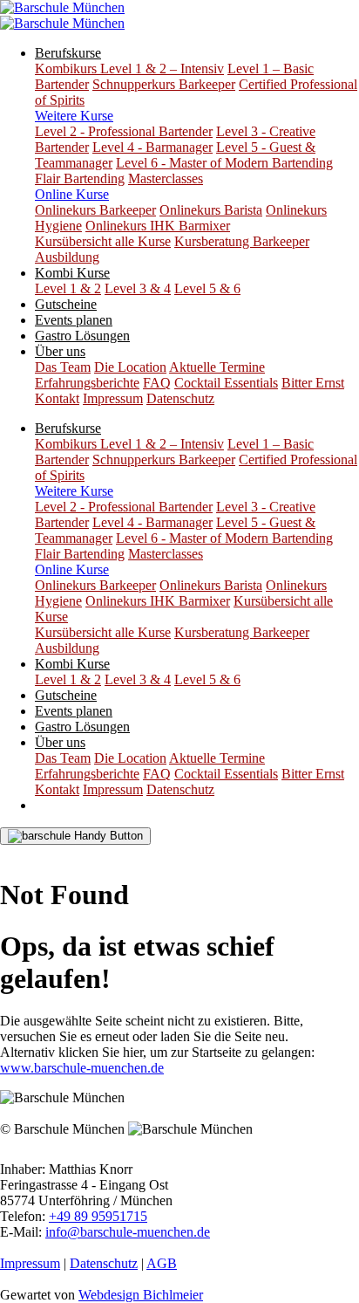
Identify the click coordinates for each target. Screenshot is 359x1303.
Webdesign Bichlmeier (140, 1294)
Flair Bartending (80, 178)
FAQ (157, 382)
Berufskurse (68, 52)
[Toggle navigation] (75, 836)
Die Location (130, 367)
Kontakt (57, 398)
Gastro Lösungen (82, 335)
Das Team (63, 367)
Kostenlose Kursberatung (83, 852)
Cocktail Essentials (226, 382)
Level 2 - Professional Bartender (124, 131)
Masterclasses (165, 178)
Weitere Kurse (74, 115)
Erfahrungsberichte (87, 382)
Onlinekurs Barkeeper (95, 209)
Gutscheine (66, 304)
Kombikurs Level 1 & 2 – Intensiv (129, 68)
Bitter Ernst (312, 382)
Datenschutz (180, 398)
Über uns (60, 351)
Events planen (73, 319)
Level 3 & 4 (138, 288)
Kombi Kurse (72, 272)
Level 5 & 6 (207, 288)
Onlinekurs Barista (210, 209)
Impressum (113, 398)
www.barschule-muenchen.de (82, 1067)
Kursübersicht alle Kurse (103, 241)
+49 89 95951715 (98, 1216)
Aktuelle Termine (217, 367)
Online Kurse (72, 194)
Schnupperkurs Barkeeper (163, 84)
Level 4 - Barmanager (152, 147)
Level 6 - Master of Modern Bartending (224, 162)
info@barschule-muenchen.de (127, 1231)
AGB (161, 1263)
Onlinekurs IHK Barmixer (157, 225)
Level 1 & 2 (68, 288)
